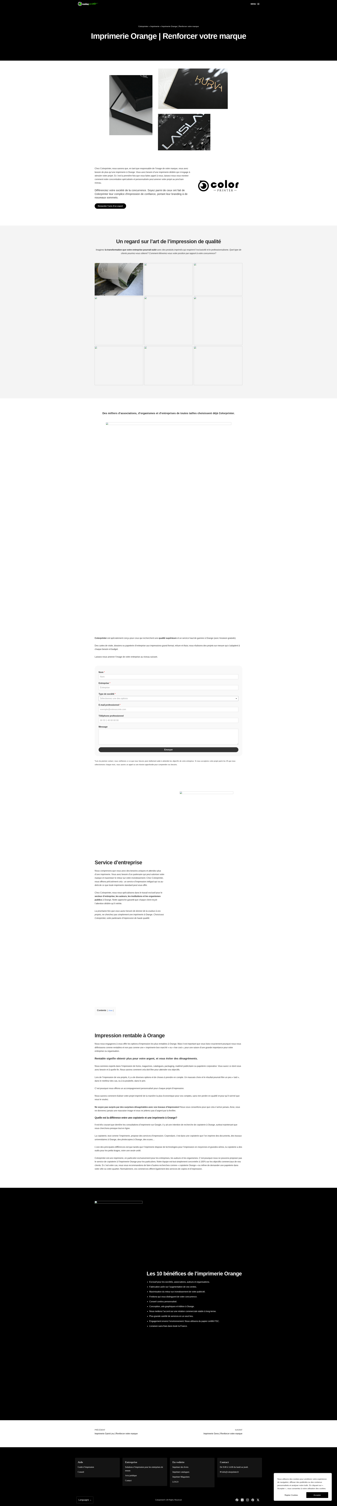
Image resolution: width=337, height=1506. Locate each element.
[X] (258, 1500)
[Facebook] (237, 1500)
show (110, 1010)
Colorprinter (143, 26)
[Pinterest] (252, 1500)
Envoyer (168, 750)
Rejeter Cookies (291, 1495)
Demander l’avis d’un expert (110, 206)
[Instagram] (247, 1500)
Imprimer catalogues (180, 1472)
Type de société (107, 694)
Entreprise (104, 683)
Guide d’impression (86, 1467)
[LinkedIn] (242, 1500)
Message (103, 727)
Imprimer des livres (180, 1467)
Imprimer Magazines (181, 1477)
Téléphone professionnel (111, 716)
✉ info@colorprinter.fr (229, 1472)
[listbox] (168, 698)
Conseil (81, 1472)
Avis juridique (131, 1475)
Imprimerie (154, 26)
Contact (128, 1480)
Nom (102, 672)
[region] (303, 1487)
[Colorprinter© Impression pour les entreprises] (88, 4)
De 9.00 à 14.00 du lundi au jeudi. (234, 1467)
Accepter (317, 1495)
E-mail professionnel (109, 705)
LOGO (175, 1482)
